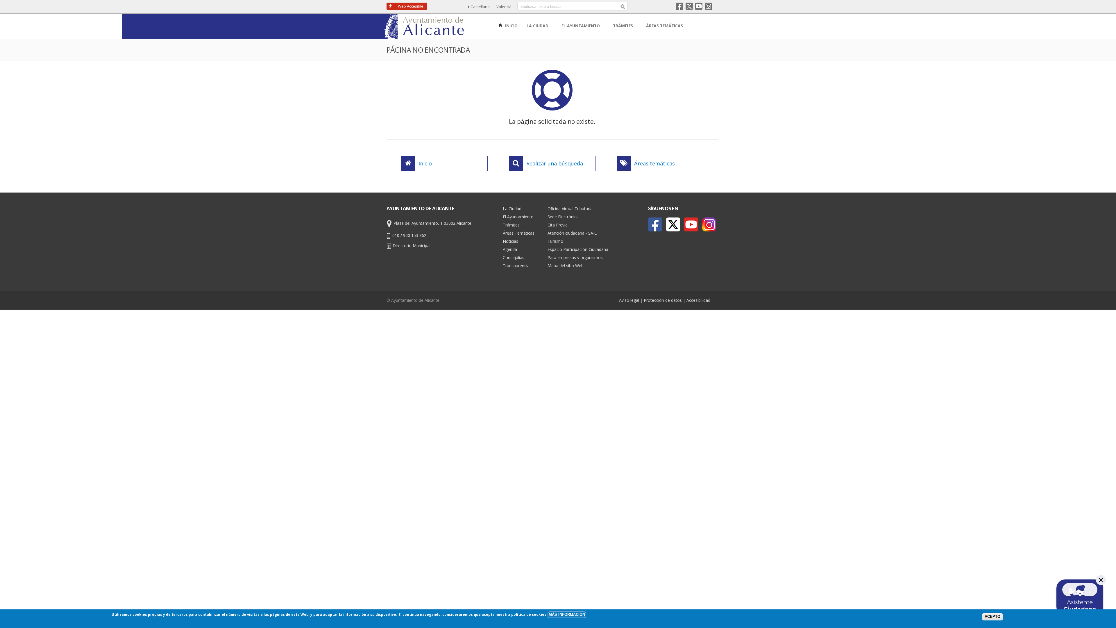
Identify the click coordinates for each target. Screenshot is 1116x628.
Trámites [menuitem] (623, 25)
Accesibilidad (698, 300)
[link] (424, 35)
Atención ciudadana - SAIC (572, 233)
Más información (567, 615)
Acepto (992, 617)
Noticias (510, 241)
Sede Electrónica (563, 217)
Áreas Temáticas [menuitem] (665, 25)
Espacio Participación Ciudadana (578, 249)
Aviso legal (629, 300)
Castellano (480, 6)
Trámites (511, 225)
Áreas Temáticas (518, 233)
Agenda (510, 249)
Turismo (555, 241)
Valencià (504, 6)
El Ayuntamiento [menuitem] (581, 25)
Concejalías (513, 257)
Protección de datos (663, 300)
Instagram (708, 6)
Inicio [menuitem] (511, 25)
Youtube (698, 6)
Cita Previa (558, 225)
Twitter (689, 6)
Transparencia (516, 265)
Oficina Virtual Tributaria (570, 208)
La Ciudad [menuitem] (538, 25)
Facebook (679, 6)
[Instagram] (709, 224)
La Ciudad (512, 208)
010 (395, 235)
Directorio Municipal (411, 245)
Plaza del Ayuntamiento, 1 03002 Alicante (432, 223)
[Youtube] (691, 224)
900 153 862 (414, 235)
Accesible (410, 6)
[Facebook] (655, 224)
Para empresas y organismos (575, 257)
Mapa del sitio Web (566, 265)
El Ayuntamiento (518, 217)
